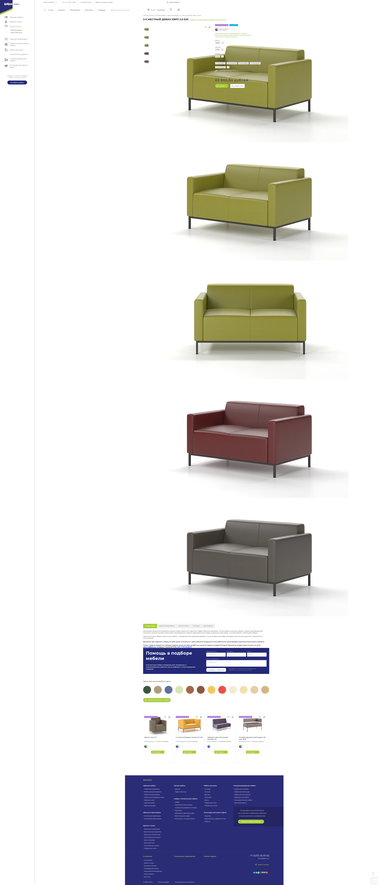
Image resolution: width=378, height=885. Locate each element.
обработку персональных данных (240, 670)
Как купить (183, 626)
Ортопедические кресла (152, 837)
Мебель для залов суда (242, 792)
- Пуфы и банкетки (16, 32)
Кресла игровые (149, 840)
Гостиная (208, 789)
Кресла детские (149, 843)
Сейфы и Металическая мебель (185, 799)
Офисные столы (149, 800)
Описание (150, 626)
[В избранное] (205, 27)
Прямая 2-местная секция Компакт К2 (217, 738)
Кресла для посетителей (152, 834)
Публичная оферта (163, 882)
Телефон (230, 651)
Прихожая (208, 797)
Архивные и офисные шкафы (184, 813)
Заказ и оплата (149, 863)
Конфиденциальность (151, 868)
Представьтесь (211, 651)
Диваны (177, 789)
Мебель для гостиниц (241, 789)
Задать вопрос (263, 865)
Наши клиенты (149, 874)
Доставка (208, 626)
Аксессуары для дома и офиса (215, 812)
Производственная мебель (243, 800)
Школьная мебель (240, 803)
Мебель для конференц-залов (154, 797)
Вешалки (208, 816)
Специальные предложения (184, 856)
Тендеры (102, 10)
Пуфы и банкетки (181, 792)
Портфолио (75, 10)
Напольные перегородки (152, 816)
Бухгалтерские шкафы (182, 816)
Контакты (89, 10)
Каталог (61, 10)
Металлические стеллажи (183, 805)
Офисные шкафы (149, 805)
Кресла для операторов (152, 829)
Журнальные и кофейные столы (215, 818)
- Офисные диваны (16, 30)
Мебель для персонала (151, 789)
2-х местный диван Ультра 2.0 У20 (189, 737)
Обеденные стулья (150, 848)
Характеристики (166, 626)
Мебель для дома (210, 786)
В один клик (238, 86)
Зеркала (207, 821)
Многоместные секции (151, 845)
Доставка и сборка (150, 865)
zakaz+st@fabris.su (149, 647)
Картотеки (178, 810)
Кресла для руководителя (152, 832)
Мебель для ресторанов (242, 794)
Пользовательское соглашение (184, 882)
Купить (221, 86)
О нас (50, 10)
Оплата (196, 626)
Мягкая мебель (179, 786)
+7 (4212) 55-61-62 (85, 2)
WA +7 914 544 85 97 (185, 647)
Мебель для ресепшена (152, 794)
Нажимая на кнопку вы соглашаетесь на (242, 669)
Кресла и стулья (149, 826)
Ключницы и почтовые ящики (185, 818)
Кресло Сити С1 (150, 737)
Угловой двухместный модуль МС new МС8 (252, 738)
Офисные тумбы (149, 803)
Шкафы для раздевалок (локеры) (186, 807)
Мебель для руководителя (153, 792)
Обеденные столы (211, 803)
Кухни (207, 800)
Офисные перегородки (152, 812)
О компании (147, 856)
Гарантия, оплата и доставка (104, 2)
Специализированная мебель (244, 786)
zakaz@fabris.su (263, 858)
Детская (207, 794)
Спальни (207, 792)
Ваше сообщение (212, 659)
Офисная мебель (149, 786)
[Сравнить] (209, 27)
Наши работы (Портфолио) (153, 871)
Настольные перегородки (152, 818)
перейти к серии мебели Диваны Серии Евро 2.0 (208, 20)
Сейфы (177, 802)
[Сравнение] (178, 9)
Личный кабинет (210, 856)
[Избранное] (170, 9)
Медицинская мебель (241, 797)
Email (249, 651)
